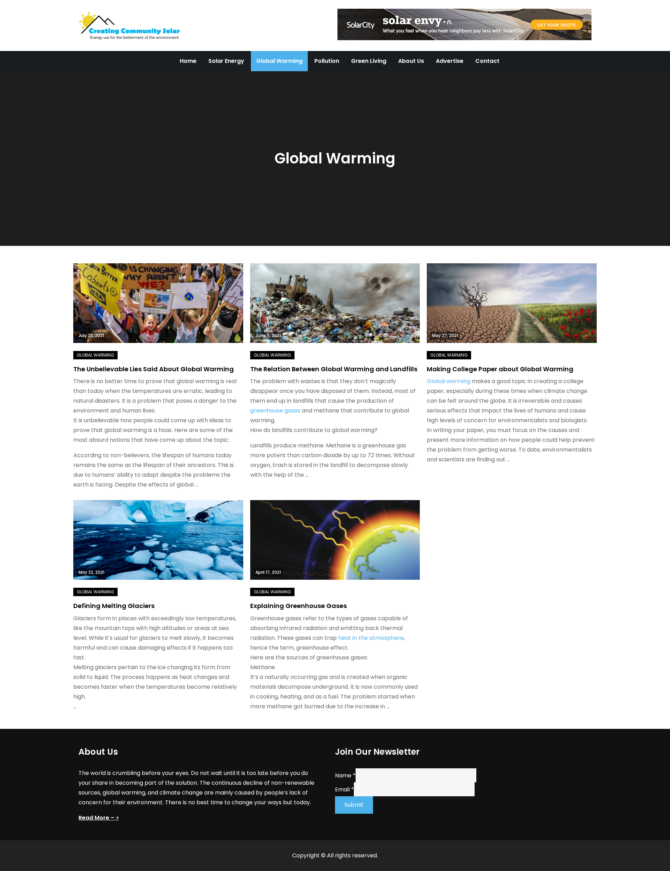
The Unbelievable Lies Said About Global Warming (153, 369)
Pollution (326, 61)
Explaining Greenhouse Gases (298, 605)
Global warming (448, 381)
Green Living (368, 61)
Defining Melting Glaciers (114, 605)
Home (188, 61)
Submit (354, 805)
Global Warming (279, 61)
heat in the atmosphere (371, 638)
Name (345, 775)
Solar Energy (226, 61)
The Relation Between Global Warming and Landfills (333, 369)
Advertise (449, 61)
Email (344, 789)
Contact (487, 61)
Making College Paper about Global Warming (500, 369)
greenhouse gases (275, 411)
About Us (411, 61)
